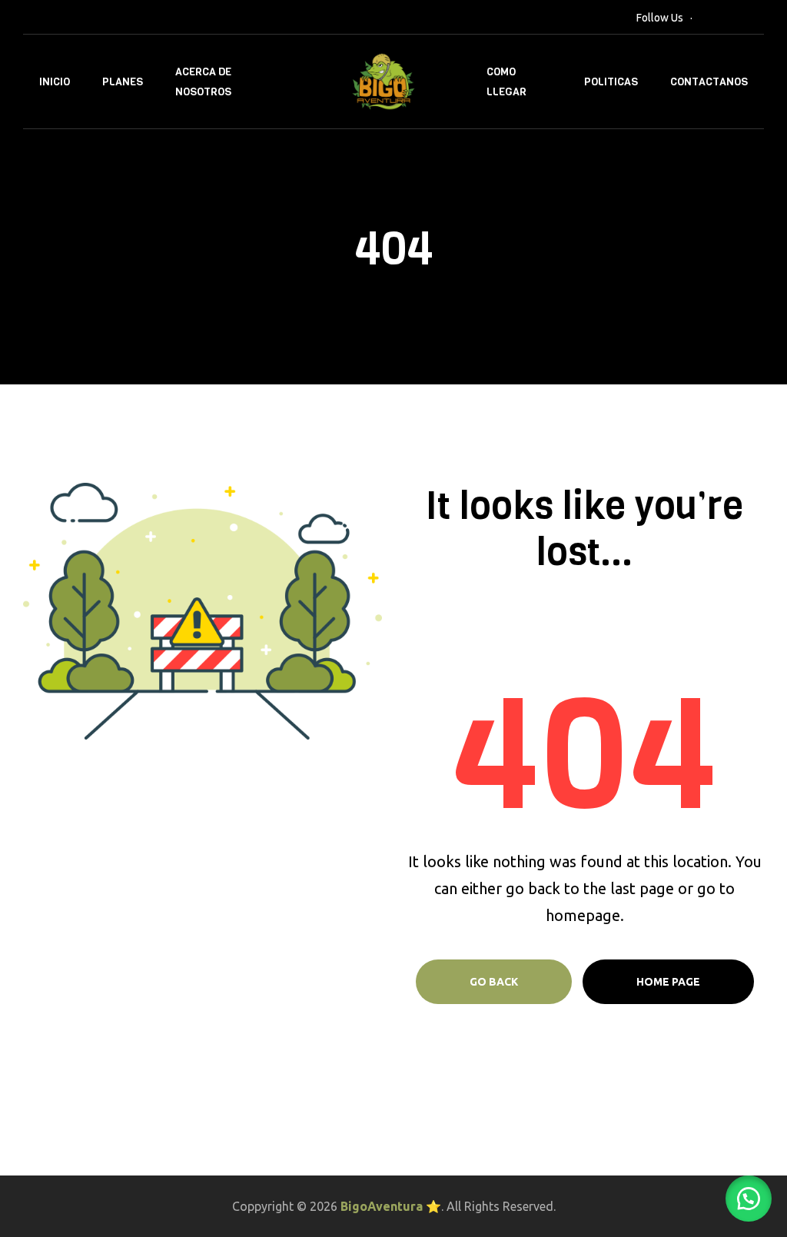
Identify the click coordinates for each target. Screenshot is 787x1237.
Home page (668, 982)
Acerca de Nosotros (203, 81)
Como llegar (506, 81)
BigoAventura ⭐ (390, 1206)
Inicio (54, 82)
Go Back (494, 982)
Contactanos (709, 82)
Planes (122, 82)
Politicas (611, 82)
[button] (749, 1198)
